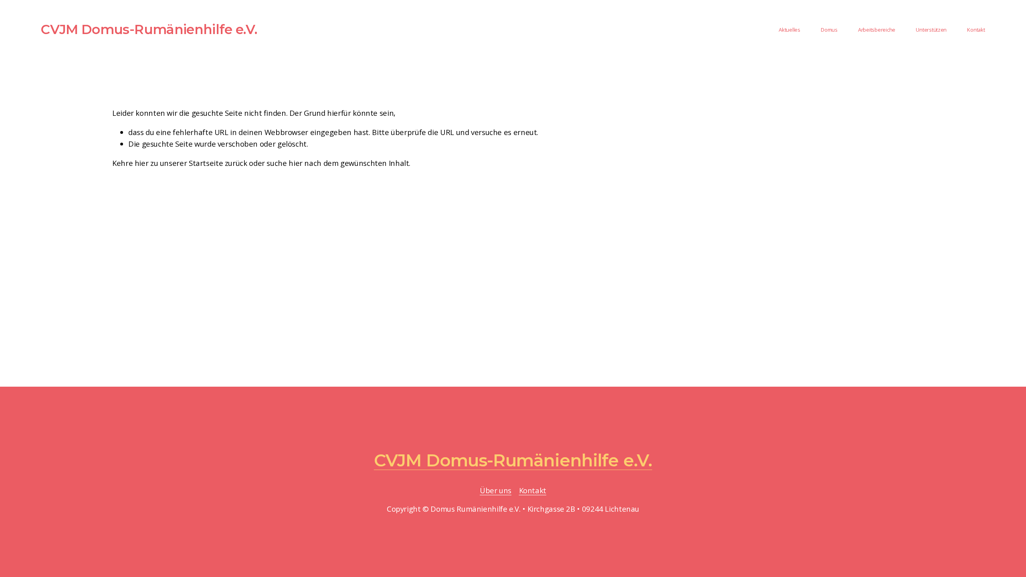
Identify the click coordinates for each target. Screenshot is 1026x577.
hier (142, 163)
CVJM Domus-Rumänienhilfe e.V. (149, 29)
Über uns (495, 490)
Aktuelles (789, 29)
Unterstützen (931, 29)
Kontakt (532, 490)
